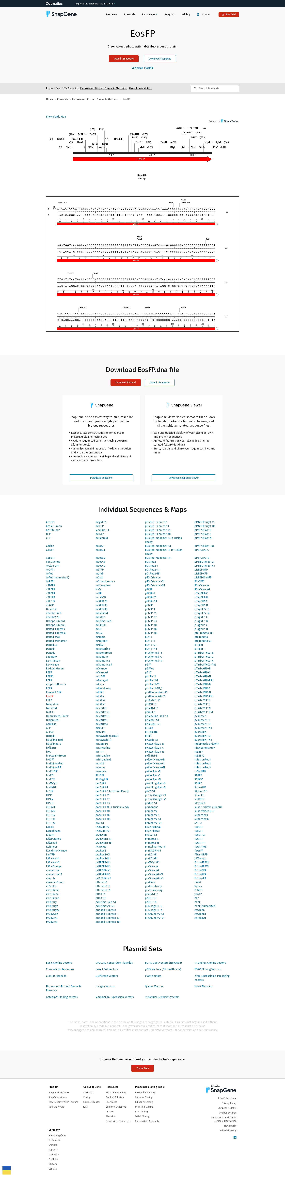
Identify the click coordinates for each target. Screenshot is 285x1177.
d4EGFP (50, 601)
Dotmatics (53, 1154)
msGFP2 (100, 731)
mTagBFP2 (101, 743)
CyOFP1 (50, 569)
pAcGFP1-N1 (102, 811)
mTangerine (102, 747)
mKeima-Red (103, 621)
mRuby (99, 696)
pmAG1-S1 (151, 803)
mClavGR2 (52, 913)
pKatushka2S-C (154, 747)
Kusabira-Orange (56, 850)
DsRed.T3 (51, 644)
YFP (196, 898)
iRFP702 (50, 815)
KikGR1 (50, 834)
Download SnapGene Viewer (184, 477)
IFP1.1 (49, 795)
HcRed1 (50, 735)
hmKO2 (50, 779)
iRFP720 (50, 822)
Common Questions (116, 1106)
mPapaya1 (101, 680)
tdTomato (200, 858)
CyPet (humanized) (57, 577)
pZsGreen (200, 716)
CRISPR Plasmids (56, 975)
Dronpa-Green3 (55, 625)
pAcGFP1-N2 (102, 815)
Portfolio (53, 1159)
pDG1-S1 (100, 894)
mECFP (99, 526)
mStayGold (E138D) (106, 735)
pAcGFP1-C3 (102, 803)
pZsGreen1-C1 (202, 724)
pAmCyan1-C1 (103, 838)
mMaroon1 (101, 640)
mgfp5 (99, 573)
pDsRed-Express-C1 (107, 917)
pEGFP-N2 (151, 629)
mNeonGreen (103, 652)
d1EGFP (50, 585)
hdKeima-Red (54, 739)
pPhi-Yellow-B (202, 530)
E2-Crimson (53, 660)
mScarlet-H (102, 716)
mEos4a (100, 561)
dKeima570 (52, 617)
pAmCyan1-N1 (103, 842)
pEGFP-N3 (151, 633)
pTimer (198, 644)
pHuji (148, 735)
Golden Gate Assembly (147, 1121)
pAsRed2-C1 (102, 854)
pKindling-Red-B (155, 783)
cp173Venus (53, 561)
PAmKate (100, 846)
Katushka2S (53, 830)
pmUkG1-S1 (151, 894)
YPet (197, 902)
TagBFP (198, 826)
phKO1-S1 (151, 704)
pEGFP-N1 (151, 625)
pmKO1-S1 (151, 854)
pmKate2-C (151, 838)
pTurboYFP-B (202, 700)
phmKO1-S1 (152, 720)
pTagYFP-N (201, 629)
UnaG (197, 882)
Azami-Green (54, 526)
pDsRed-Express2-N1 (158, 534)
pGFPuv (149, 668)
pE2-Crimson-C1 (154, 581)
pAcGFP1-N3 (102, 819)
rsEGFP (198, 751)
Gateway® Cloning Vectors (62, 997)
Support (169, 14)
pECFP (149, 589)
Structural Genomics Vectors (162, 997)
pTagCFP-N (201, 605)
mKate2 (100, 617)
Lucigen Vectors (105, 986)
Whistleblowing (228, 1130)
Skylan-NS (200, 791)
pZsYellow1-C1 (202, 735)
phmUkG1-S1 (152, 724)
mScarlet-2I (102, 712)
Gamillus (51, 724)
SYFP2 (198, 822)
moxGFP (100, 676)
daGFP (50, 605)
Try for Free (142, 1068)
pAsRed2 (100, 850)
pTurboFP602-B (203, 652)
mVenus (100, 767)
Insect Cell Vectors (106, 969)
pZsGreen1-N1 (203, 727)
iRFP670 (51, 807)
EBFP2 (49, 676)
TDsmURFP (201, 854)
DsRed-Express (55, 629)
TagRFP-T (200, 842)
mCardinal (52, 890)
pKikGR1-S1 (151, 755)
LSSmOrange (54, 866)
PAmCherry (102, 826)
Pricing (185, 14)
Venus (198, 886)
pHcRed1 (150, 676)
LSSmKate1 (52, 858)
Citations (52, 1145)
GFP (48, 727)
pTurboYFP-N (202, 708)
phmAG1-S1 (151, 708)
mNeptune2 (102, 660)
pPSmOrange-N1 (204, 565)
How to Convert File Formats (63, 1102)
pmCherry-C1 (153, 819)
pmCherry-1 (152, 815)
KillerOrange (53, 838)
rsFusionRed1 (202, 759)
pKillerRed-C (152, 775)
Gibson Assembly (144, 1102)
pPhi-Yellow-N (203, 538)
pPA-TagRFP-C (153, 906)
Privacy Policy (229, 1103)
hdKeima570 (53, 743)
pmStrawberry (153, 890)
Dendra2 (51, 609)
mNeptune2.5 (103, 664)
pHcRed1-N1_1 (153, 688)
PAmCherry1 (102, 830)
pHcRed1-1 (151, 680)
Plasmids (129, 14)
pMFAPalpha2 (153, 826)
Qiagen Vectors (154, 986)
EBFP (49, 672)
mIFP (98, 593)
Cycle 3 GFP (52, 565)
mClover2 (51, 917)
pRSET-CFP (201, 573)
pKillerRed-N (153, 779)
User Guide (111, 1102)
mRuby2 (100, 700)
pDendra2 (101, 882)
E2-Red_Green (55, 668)
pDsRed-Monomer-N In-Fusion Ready (163, 551)
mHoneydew (103, 585)
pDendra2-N (103, 890)
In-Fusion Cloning (144, 1106)
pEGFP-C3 (151, 621)
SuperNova (201, 815)
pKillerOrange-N (155, 767)
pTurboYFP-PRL (203, 712)
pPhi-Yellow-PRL (204, 545)
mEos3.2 (100, 557)
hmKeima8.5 (53, 767)
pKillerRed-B (152, 771)
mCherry (51, 902)
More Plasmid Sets (140, 88)
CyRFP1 (50, 581)
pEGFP (149, 605)
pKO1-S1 (150, 791)
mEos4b (100, 565)
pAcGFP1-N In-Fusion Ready (112, 807)
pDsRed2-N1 (152, 573)
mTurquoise (102, 755)
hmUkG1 (51, 787)
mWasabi (101, 771)
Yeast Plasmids (203, 986)
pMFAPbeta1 (152, 830)
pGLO (148, 672)
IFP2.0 (49, 803)
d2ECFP (50, 589)
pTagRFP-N (201, 621)
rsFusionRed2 (202, 763)
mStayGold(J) (103, 739)
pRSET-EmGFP (203, 577)
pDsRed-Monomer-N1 (158, 557)
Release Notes (56, 1106)
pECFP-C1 (150, 597)
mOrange (101, 668)
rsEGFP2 (199, 755)
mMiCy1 (99, 644)
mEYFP (99, 569)
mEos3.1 (100, 549)
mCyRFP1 (100, 522)
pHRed (149, 727)
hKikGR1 (51, 747)
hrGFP (49, 791)
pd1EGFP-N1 (102, 862)
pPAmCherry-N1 (154, 917)
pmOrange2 (152, 870)
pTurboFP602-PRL (205, 664)
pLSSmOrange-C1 (155, 795)
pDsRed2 (150, 561)
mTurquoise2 (103, 759)
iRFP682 (51, 811)
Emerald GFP (53, 692)
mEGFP (99, 534)
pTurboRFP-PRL (204, 696)
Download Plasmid (142, 67)
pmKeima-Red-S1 (155, 846)
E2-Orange (52, 664)
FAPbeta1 (51, 708)
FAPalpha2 (52, 704)
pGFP (148, 664)
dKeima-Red (53, 613)
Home (49, 99)
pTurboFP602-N (204, 660)
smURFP (199, 799)
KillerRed (51, 842)
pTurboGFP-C (202, 672)
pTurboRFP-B (202, 684)
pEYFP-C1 (150, 644)
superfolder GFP (204, 811)
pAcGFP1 (100, 783)
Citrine (50, 545)
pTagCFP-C (200, 601)
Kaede (50, 826)
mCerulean (52, 898)
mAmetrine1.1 (54, 874)
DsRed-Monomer (56, 640)
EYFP (49, 700)
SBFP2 (198, 775)
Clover (50, 549)
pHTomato (151, 731)
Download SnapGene (160, 58)
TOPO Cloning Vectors (207, 969)
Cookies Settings (228, 1112)
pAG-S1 (99, 822)
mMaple (100, 636)
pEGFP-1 (150, 609)
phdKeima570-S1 (155, 696)
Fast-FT (50, 712)
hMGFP (50, 759)
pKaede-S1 (151, 739)
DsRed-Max (53, 636)
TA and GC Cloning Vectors (210, 962)
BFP (48, 534)
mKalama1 (101, 613)
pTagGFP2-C (201, 609)
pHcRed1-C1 (152, 684)
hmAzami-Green (56, 755)
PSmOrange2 (202, 589)
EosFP (49, 696)
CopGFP (50, 557)
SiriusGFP (200, 787)
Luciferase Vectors (106, 975)
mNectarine (102, 648)
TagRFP (198, 838)
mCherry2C (52, 910)
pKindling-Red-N (155, 787)
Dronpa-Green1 (55, 621)
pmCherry (151, 811)
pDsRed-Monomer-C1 (158, 545)
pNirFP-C (150, 898)
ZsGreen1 (200, 913)
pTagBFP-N (201, 597)
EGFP (49, 688)
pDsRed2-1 (151, 565)
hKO (48, 751)
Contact (52, 1168)
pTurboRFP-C (202, 688)
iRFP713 (50, 819)
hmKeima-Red (54, 763)
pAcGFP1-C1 (102, 795)
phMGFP (150, 712)
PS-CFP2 (199, 581)
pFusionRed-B (153, 652)
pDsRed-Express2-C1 (157, 530)
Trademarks (230, 1125)
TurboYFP (200, 878)
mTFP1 (99, 751)
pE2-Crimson (153, 577)
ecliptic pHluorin (56, 684)
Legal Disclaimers (227, 1108)
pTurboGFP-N (202, 676)
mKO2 (99, 633)
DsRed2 (50, 652)
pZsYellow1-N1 (203, 739)
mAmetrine (53, 870)
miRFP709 (101, 609)
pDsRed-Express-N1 (107, 921)
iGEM (85, 1106)
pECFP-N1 (151, 601)
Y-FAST (198, 890)
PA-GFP (99, 775)
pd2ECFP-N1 (102, 866)
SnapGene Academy (116, 1092)
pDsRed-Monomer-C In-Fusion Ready (163, 539)
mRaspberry (103, 688)
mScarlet (100, 708)
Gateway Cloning (143, 1097)
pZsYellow (200, 731)
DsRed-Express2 (56, 633)
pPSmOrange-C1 (204, 561)
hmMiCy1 (51, 783)
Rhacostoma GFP (204, 747)
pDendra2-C (102, 886)
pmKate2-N (152, 842)
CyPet (49, 573)
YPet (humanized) (205, 906)
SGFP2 (198, 783)
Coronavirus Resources (60, 969)
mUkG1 (99, 763)
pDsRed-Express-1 (106, 913)
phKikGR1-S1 (152, 700)
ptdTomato (201, 636)
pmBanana (151, 807)
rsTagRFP (200, 771)
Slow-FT (199, 795)
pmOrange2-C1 (154, 874)
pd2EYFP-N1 (102, 874)
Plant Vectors (153, 975)
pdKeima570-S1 (104, 906)
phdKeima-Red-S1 (156, 692)
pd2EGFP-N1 (103, 870)
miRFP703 (101, 605)
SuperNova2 (201, 819)
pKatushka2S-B (154, 743)
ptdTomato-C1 (202, 640)
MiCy (98, 589)
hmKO (49, 775)
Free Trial (230, 14)
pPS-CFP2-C (201, 549)
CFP (48, 538)
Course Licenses (91, 1102)
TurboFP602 (201, 862)
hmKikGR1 (52, 771)
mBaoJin (51, 886)
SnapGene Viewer (57, 1097)
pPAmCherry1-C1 (204, 522)
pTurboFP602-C (203, 656)
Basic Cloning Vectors (59, 962)
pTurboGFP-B (202, 668)
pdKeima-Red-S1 (105, 902)
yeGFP (198, 894)
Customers (54, 1140)
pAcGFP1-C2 (102, 799)
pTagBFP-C (201, 593)
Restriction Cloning (145, 1092)
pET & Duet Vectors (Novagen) (163, 962)
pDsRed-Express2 (156, 522)
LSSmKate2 (53, 862)
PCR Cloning (141, 1111)
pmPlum (150, 882)
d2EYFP (50, 597)
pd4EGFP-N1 (103, 878)
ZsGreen (199, 910)
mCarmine (52, 894)
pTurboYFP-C (202, 704)
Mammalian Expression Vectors (114, 997)
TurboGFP (200, 870)
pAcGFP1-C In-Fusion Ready (112, 791)
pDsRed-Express (105, 910)
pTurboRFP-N (202, 692)
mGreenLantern (105, 581)
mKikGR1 (100, 625)
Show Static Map (56, 116)
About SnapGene (57, 1135)
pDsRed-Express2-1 (157, 526)
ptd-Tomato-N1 (203, 633)
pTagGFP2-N (201, 613)
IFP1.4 (49, 799)
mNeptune (102, 656)
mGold (99, 577)
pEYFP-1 (150, 640)
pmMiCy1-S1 (152, 862)
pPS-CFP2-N (201, 557)
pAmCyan (101, 834)
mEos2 (99, 545)
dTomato (51, 656)
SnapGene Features (58, 1092)
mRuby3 (100, 704)
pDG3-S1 (100, 898)
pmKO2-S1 (151, 858)
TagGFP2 (199, 834)
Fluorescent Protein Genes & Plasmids (63, 988)
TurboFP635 (201, 866)
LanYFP (50, 854)
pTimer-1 (199, 648)
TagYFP (198, 850)
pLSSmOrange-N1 (155, 799)
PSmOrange (201, 585)
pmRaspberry (153, 886)
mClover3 (51, 921)
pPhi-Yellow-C (202, 534)
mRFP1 (99, 692)
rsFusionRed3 (202, 767)
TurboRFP (200, 874)
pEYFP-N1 (151, 648)
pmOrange (151, 866)
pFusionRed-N (153, 660)
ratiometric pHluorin (206, 743)
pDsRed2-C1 (152, 569)
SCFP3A (198, 779)
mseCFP (100, 727)
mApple (50, 878)
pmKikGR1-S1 (153, 850)
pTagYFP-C (200, 625)
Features (111, 14)
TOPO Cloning (142, 1116)
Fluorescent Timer (57, 716)
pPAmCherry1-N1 (204, 526)
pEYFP (149, 636)
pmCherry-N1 (153, 822)
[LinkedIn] (235, 1138)
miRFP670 (101, 601)
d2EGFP (50, 593)
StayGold (199, 803)
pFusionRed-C (153, 656)
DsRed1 (50, 648)
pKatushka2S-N (154, 751)
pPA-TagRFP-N (154, 910)
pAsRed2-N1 (102, 858)
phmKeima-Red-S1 (156, 716)
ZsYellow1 (200, 917)
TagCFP (198, 830)
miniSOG (100, 597)
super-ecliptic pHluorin (208, 807)
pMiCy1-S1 (151, 834)
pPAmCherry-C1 (154, 913)
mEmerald (101, 538)
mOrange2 (101, 672)
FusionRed (52, 720)
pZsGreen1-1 (202, 720)
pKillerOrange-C (154, 763)
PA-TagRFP (101, 779)
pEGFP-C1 (150, 613)
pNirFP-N (151, 902)
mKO (98, 629)
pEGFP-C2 (151, 617)
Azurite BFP (53, 530)
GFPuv (49, 731)
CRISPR (110, 1111)
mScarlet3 (101, 724)
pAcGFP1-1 (101, 787)
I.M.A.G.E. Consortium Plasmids (114, 962)
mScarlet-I (101, 720)
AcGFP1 (50, 522)
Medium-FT (102, 530)
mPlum (99, 684)
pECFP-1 (150, 593)
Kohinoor (51, 846)
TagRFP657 (200, 846)
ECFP (49, 680)
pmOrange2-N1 (154, 878)
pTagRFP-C (201, 617)
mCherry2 (52, 906)
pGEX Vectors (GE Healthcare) (163, 969)
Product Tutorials (115, 1097)
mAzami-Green (55, 882)
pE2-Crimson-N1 (155, 585)
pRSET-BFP (201, 569)
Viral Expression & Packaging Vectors (212, 977)
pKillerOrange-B (155, 759)
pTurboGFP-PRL (204, 680)
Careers (52, 1164)
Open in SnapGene (124, 58)
